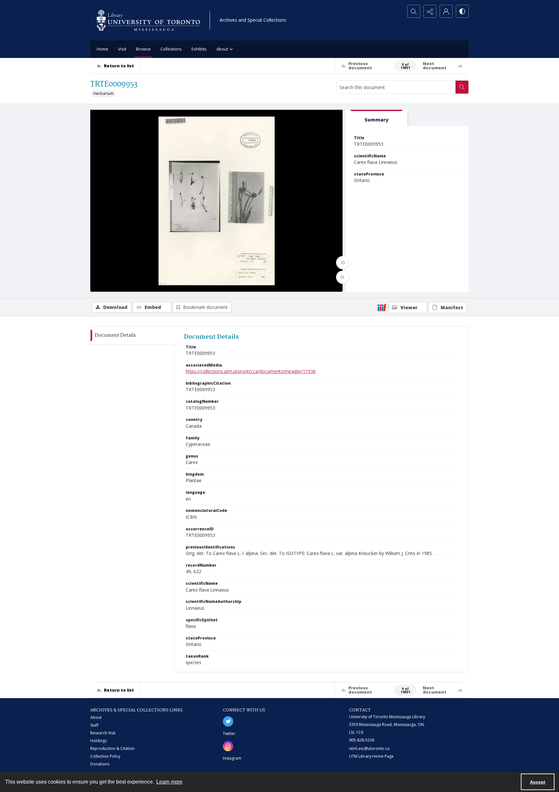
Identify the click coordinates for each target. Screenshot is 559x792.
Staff (94, 725)
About (96, 717)
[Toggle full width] (342, 262)
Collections (171, 49)
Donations (99, 764)
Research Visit (102, 733)
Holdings (98, 740)
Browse (143, 49)
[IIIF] (382, 307)
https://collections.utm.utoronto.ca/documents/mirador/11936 (251, 371)
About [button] (222, 49)
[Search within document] (461, 87)
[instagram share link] (228, 746)
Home (102, 49)
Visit (122, 49)
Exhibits (199, 49)
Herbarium (103, 93)
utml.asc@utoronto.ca (369, 748)
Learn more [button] (169, 782)
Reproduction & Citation (112, 748)
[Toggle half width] (342, 277)
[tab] (376, 118)
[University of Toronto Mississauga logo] (148, 20)
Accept (537, 782)
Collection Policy (105, 756)
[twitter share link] (228, 721)
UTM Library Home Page (371, 756)
